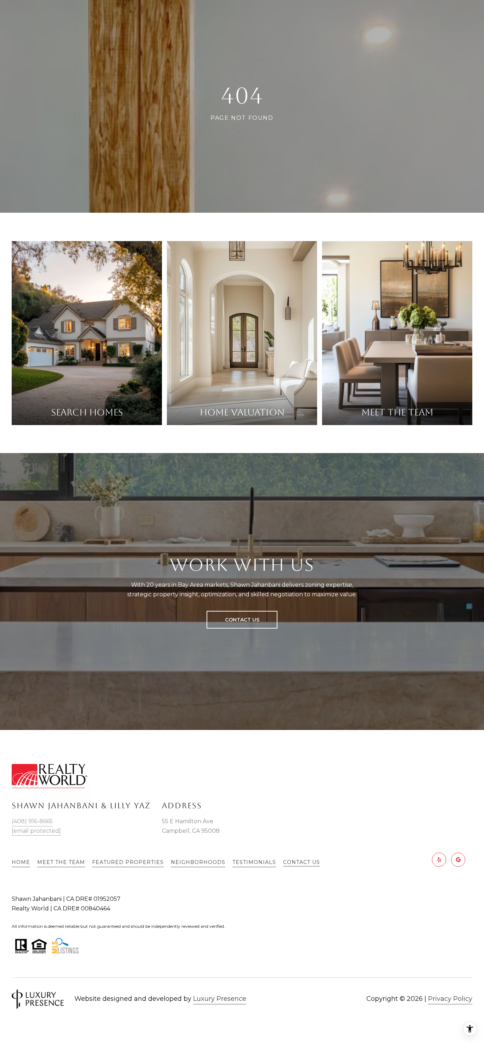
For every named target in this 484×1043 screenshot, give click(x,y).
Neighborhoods (198, 862)
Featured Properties (128, 862)
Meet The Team (61, 862)
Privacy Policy (450, 999)
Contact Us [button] (242, 620)
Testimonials (254, 862)
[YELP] (439, 860)
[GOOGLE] (458, 860)
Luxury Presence (219, 999)
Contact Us (301, 862)
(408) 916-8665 (32, 821)
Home (21, 862)
